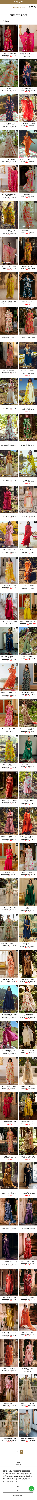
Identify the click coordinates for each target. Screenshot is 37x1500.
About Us (18, 1464)
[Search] (29, 7)
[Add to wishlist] (2, 27)
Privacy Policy (14, 1481)
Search (18, 1462)
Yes (18, 1486)
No (18, 1491)
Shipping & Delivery (18, 1467)
